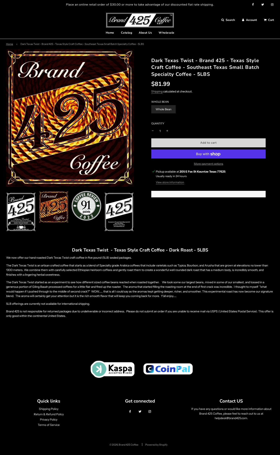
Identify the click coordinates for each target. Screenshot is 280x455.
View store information (170, 182)
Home (110, 33)
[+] (167, 131)
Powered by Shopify (156, 444)
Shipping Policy (48, 409)
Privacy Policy (48, 419)
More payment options (208, 164)
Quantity (157, 123)
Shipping (157, 91)
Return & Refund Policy (49, 414)
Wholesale (166, 33)
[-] (152, 131)
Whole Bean (163, 109)
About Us (145, 33)
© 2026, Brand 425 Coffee (123, 444)
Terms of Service (49, 425)
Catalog (126, 33)
